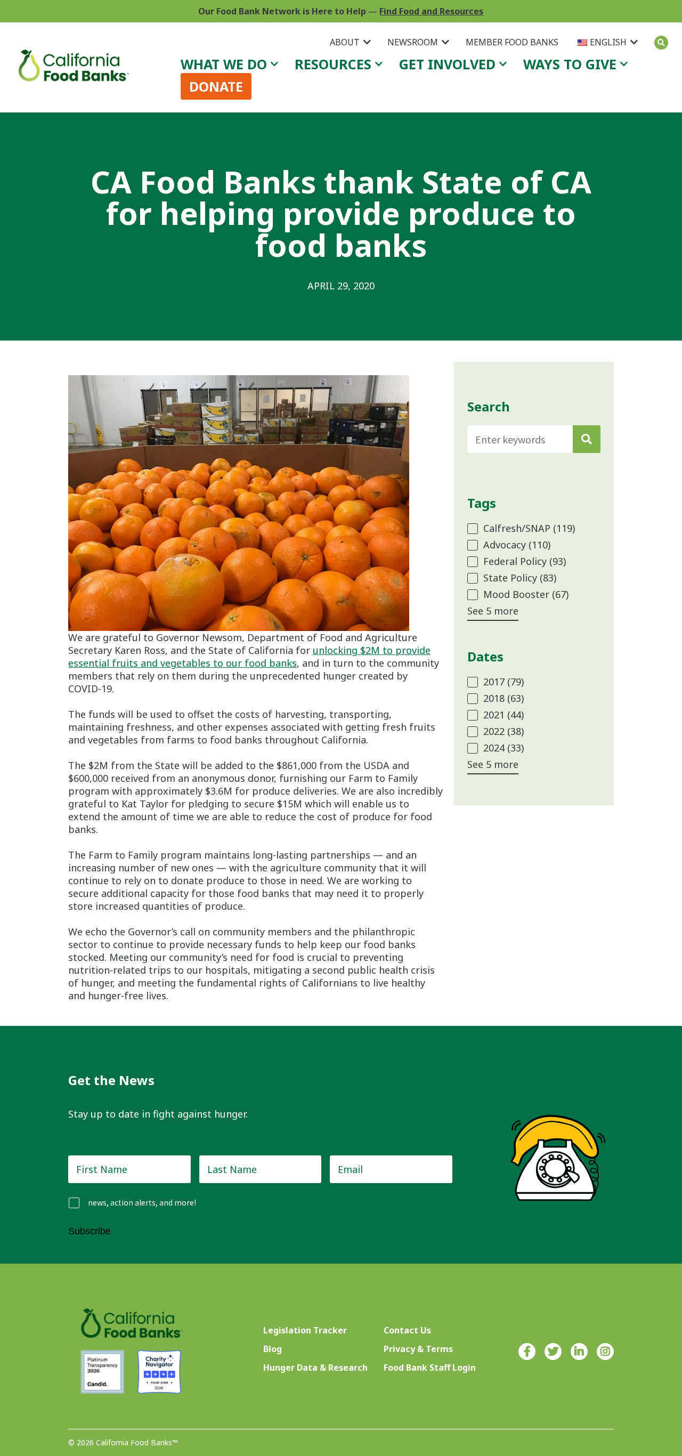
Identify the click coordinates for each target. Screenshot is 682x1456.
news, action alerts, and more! (142, 1203)
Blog (272, 1349)
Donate (216, 86)
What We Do (224, 64)
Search (661, 43)
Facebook (526, 1351)
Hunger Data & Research (315, 1367)
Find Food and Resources (431, 11)
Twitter (553, 1351)
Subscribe (89, 1231)
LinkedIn (579, 1351)
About (345, 42)
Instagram (605, 1351)
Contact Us (407, 1330)
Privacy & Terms (418, 1349)
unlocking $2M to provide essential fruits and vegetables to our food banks (249, 656)
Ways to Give (569, 64)
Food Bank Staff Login (430, 1367)
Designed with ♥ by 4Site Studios (555, 1443)
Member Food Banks (512, 42)
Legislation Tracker (305, 1330)
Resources (333, 64)
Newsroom (412, 42)
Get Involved (447, 64)
